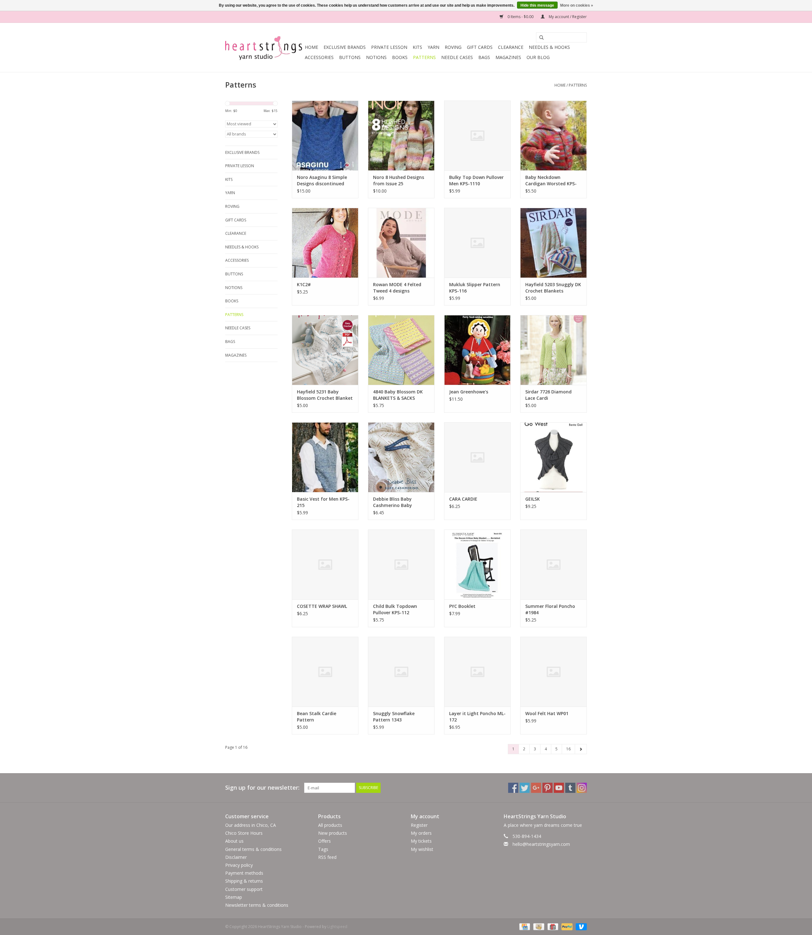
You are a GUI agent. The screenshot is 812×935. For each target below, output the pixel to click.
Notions (376, 57)
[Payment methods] (524, 926)
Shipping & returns (244, 881)
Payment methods (244, 873)
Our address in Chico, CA (250, 825)
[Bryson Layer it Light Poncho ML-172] (477, 672)
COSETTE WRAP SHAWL (322, 606)
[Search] (539, 37)
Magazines (508, 57)
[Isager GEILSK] (553, 457)
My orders (421, 833)
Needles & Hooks (549, 47)
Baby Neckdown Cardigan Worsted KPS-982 (551, 180)
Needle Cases (457, 57)
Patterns (424, 57)
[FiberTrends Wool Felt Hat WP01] (553, 672)
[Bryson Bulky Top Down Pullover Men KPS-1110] (477, 135)
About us (234, 841)
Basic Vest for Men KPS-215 (323, 502)
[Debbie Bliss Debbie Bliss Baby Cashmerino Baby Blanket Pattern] (401, 457)
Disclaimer (236, 857)
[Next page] (580, 749)
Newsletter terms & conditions (256, 905)
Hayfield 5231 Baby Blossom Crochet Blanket (325, 395)
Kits (417, 47)
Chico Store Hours (244, 833)
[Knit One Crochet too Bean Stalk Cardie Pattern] (325, 672)
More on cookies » (576, 5)
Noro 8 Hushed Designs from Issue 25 (398, 180)
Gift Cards (480, 47)
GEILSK (532, 499)
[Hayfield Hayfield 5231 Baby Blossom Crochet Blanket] (325, 350)
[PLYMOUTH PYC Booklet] (477, 564)
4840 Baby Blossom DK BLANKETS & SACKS (398, 395)
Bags (484, 57)
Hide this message (537, 5)
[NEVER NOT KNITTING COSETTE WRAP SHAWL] (325, 564)
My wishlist (422, 849)
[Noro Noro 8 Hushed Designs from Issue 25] (401, 135)
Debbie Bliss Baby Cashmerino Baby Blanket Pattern (392, 502)
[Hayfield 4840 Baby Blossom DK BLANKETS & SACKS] (401, 350)
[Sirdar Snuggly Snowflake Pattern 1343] (401, 672)
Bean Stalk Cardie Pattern (316, 716)
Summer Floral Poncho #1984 (550, 609)
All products (330, 825)
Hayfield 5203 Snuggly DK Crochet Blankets (553, 287)
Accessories (319, 57)
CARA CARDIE (463, 499)
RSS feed (327, 857)
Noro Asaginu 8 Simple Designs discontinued (322, 180)
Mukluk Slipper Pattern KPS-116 (474, 287)
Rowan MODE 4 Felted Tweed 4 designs (397, 287)
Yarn (433, 47)
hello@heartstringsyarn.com (541, 844)
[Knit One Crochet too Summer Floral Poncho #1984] (553, 564)
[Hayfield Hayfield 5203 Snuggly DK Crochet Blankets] (553, 243)
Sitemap (233, 897)
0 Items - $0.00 (520, 16)
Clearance (510, 47)
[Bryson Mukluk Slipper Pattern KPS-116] (477, 243)
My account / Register (567, 16)
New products (332, 833)
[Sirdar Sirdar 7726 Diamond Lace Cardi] (553, 350)
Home (311, 47)
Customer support (244, 889)
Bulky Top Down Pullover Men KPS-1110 (476, 180)
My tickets (421, 841)
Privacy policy (239, 865)
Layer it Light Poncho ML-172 (477, 716)
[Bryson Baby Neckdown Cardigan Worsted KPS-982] (553, 135)
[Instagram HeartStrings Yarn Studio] (582, 788)
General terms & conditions (253, 849)
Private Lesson (389, 47)
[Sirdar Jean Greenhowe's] (477, 350)
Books (400, 57)
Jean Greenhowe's (468, 392)
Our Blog (538, 57)
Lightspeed (337, 926)
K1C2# (304, 284)
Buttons (350, 57)
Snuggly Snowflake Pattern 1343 (394, 716)
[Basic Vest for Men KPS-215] (325, 457)
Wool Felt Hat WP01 (546, 713)
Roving (453, 47)
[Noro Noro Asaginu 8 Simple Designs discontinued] (325, 135)
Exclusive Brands (345, 47)
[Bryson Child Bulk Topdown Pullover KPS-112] (401, 564)
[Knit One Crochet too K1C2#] (325, 243)
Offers (324, 841)
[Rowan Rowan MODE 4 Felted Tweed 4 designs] (401, 243)
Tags (323, 849)
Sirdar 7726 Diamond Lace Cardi (548, 395)
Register (419, 825)
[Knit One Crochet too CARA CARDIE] (477, 457)
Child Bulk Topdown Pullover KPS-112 (395, 609)
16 (568, 749)
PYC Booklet (462, 606)
